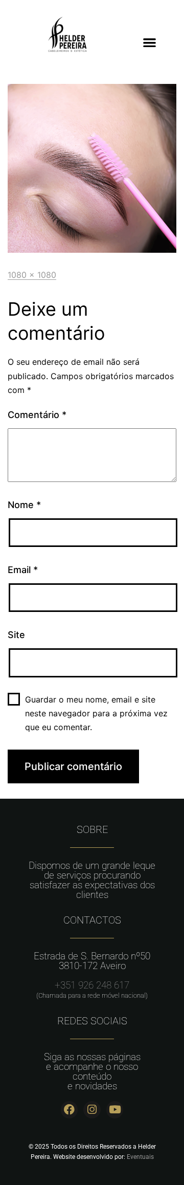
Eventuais (140, 1156)
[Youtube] (115, 1109)
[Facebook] (69, 1109)
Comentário (37, 414)
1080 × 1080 (32, 275)
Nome (24, 504)
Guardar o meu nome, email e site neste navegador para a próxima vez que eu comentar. (96, 713)
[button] (149, 42)
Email (23, 569)
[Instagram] (92, 1109)
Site (16, 634)
